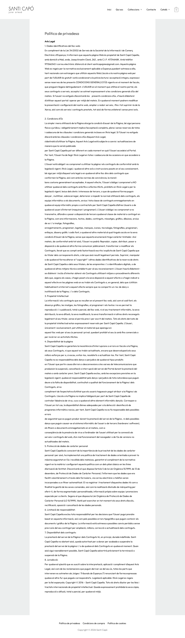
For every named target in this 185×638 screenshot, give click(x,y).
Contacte (151, 9)
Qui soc (119, 9)
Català (163, 9)
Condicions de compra (94, 623)
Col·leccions (133, 9)
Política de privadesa (69, 623)
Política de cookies (117, 623)
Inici (109, 9)
